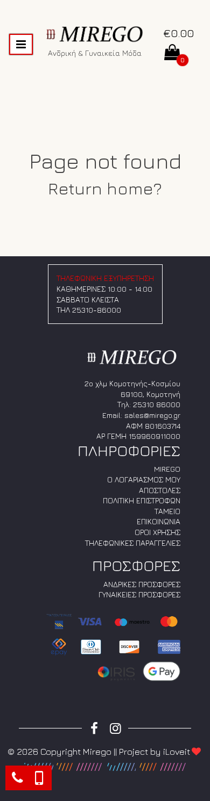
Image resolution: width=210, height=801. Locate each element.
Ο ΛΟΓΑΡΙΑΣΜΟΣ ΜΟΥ (143, 479)
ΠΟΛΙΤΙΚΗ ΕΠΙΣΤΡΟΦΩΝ (141, 500)
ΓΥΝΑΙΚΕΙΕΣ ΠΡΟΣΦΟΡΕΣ (139, 594)
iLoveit (176, 751)
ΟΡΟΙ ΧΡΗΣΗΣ (157, 532)
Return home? (105, 188)
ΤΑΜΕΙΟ (167, 511)
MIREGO (167, 468)
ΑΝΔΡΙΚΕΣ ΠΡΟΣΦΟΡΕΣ (141, 584)
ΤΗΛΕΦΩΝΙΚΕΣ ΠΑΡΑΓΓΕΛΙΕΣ (132, 542)
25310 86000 (156, 404)
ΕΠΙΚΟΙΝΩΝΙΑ (158, 521)
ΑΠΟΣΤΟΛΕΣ (159, 490)
